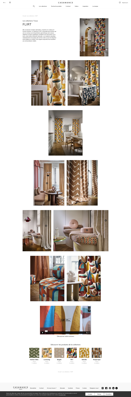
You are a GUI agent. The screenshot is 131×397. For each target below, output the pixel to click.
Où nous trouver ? (51, 388)
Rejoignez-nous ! (94, 388)
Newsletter (33, 388)
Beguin (59, 359)
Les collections (30, 16)
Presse (78, 388)
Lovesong (47, 359)
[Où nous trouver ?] (10, 2)
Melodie (84, 359)
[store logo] (65, 2)
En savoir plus (62, 394)
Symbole (70, 388)
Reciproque (96, 359)
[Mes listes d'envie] (120, 2)
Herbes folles (34, 359)
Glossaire (62, 388)
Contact (41, 388)
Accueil (24, 16)
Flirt (72, 359)
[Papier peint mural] (116, 388)
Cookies (84, 388)
